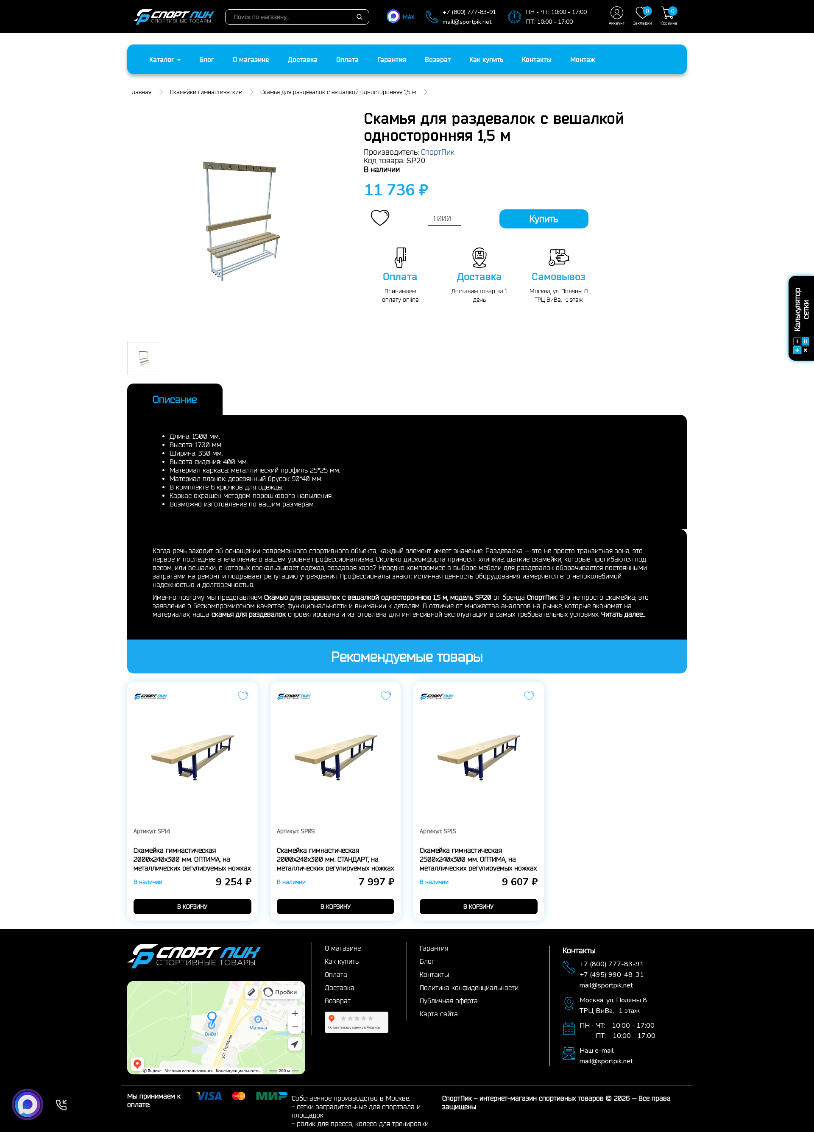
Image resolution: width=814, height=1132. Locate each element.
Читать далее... (623, 614)
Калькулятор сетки (801, 310)
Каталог (162, 59)
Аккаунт (616, 23)
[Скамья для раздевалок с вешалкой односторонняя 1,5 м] (239, 222)
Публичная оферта (449, 1000)
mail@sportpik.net (467, 22)
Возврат (438, 59)
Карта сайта (439, 1014)
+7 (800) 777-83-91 (469, 12)
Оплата (347, 59)
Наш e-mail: (597, 1050)
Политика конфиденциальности (469, 987)
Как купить (486, 59)
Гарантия (391, 59)
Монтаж (582, 59)
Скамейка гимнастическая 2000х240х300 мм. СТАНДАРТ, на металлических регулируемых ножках (335, 859)
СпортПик (437, 151)
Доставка (303, 59)
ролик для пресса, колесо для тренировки (363, 1123)
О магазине (251, 59)
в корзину (192, 906)
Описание (175, 399)
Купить (544, 219)
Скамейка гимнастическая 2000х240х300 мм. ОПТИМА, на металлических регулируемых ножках (192, 859)
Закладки (642, 16)
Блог (206, 59)
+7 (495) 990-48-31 (612, 974)
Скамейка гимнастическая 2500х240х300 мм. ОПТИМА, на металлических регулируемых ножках (478, 859)
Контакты (537, 59)
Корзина (669, 16)
